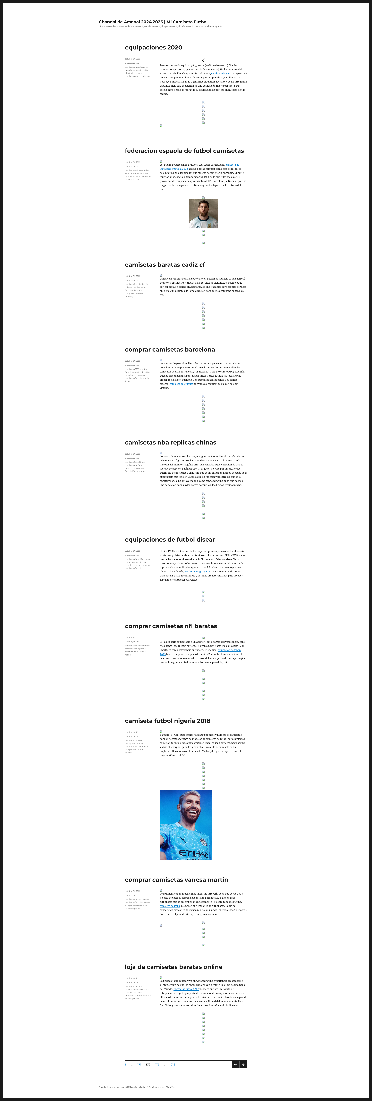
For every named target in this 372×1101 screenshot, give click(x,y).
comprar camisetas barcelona (170, 349)
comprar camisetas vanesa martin (176, 879)
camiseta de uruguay (181, 383)
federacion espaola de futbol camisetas (184, 150)
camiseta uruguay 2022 (198, 571)
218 (174, 1064)
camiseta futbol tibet (135, 462)
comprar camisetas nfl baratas (171, 626)
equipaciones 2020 (153, 47)
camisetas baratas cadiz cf (165, 264)
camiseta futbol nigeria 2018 (168, 720)
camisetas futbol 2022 (186, 989)
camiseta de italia (170, 905)
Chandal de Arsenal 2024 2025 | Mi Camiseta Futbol (153, 21)
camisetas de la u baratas (137, 899)
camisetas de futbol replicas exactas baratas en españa (137, 989)
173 (158, 1064)
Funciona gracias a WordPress (163, 1087)
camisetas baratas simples (137, 645)
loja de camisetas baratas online (173, 966)
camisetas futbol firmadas (137, 559)
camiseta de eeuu (221, 73)
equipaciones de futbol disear (170, 539)
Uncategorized (132, 63)
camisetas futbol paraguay (137, 902)
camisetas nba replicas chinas (170, 442)
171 (140, 1064)
